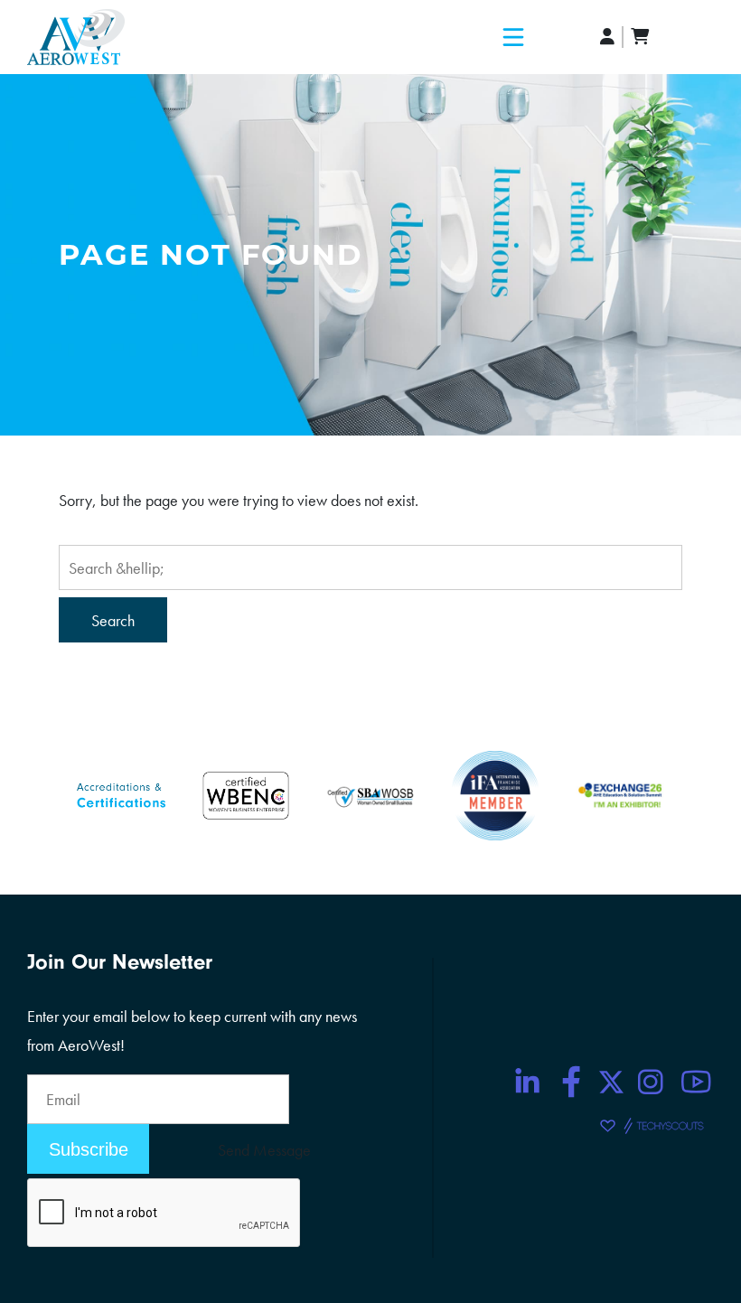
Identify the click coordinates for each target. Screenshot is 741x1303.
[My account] (608, 36)
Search (113, 620)
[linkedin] (527, 1082)
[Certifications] (121, 793)
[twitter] (611, 1081)
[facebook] (572, 1082)
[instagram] (651, 1082)
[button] (513, 37)
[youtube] (696, 1082)
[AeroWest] (76, 37)
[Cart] (640, 36)
